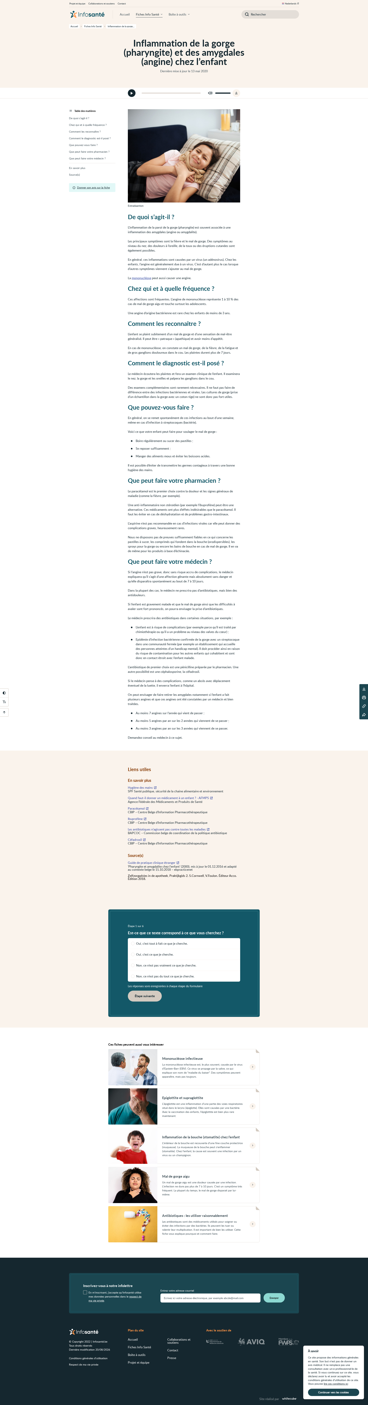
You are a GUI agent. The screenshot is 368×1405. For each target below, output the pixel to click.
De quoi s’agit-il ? (79, 118)
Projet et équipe (77, 3)
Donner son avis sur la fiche (93, 187)
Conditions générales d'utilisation (88, 1358)
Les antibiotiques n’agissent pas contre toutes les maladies (167, 829)
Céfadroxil (135, 840)
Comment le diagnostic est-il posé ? (90, 138)
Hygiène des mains (140, 787)
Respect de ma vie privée (83, 1364)
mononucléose (141, 278)
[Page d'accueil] (87, 14)
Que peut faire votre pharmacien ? (89, 151)
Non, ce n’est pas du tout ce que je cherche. (165, 976)
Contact (122, 3)
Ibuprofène (135, 819)
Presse (171, 1358)
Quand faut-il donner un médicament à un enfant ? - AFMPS (168, 798)
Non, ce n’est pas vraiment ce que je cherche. (166, 965)
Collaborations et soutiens (101, 3)
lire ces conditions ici (336, 1383)
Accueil (125, 14)
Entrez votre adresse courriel (177, 1290)
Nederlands (290, 3)
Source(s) (74, 174)
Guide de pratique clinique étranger (151, 863)
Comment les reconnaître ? (85, 131)
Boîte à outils (177, 14)
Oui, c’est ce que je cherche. (154, 954)
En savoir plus (77, 168)
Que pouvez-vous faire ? (83, 145)
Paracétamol (136, 808)
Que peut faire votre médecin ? (87, 158)
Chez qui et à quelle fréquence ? (88, 125)
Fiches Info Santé (147, 14)
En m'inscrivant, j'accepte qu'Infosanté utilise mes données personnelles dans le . (115, 1296)
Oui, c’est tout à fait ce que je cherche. (162, 943)
